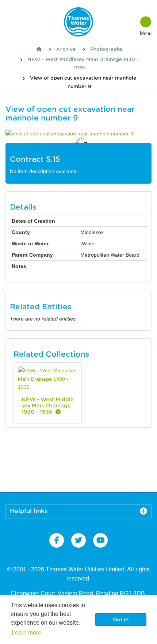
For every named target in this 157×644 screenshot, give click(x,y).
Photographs (106, 49)
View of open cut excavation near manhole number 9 (83, 82)
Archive (66, 49)
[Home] (38, 49)
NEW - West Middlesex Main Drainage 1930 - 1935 (83, 63)
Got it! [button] (121, 619)
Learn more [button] (26, 632)
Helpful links (28, 510)
